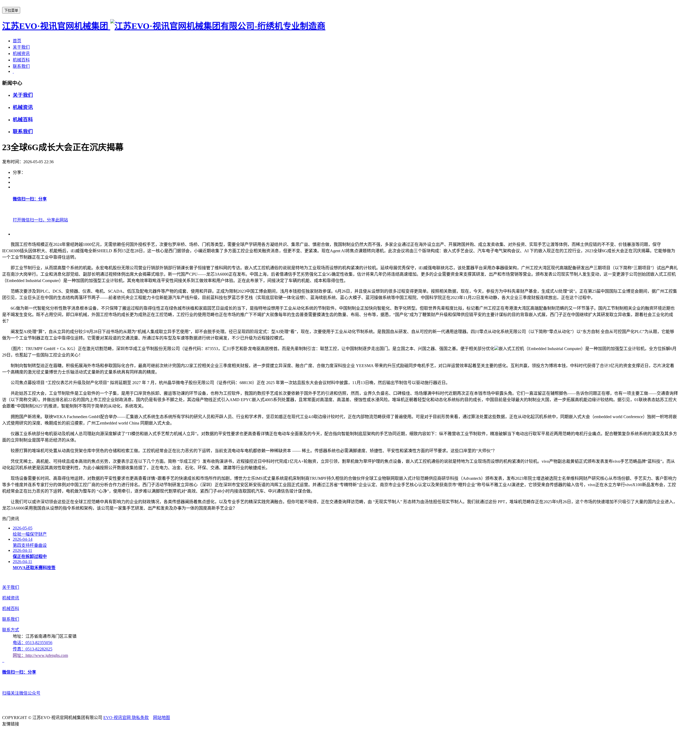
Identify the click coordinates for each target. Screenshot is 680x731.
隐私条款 (140, 717)
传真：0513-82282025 (32, 649)
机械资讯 (21, 53)
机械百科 (21, 60)
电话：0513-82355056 (32, 642)
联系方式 (10, 630)
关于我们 (21, 47)
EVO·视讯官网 (117, 717)
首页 (17, 41)
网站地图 (161, 717)
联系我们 (21, 66)
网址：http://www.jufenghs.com (40, 655)
